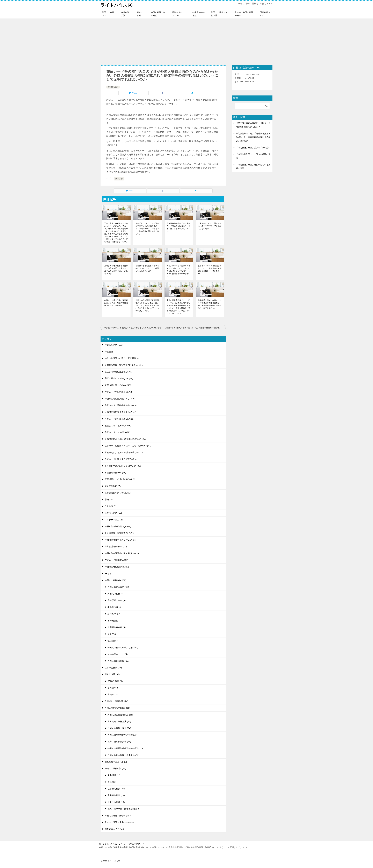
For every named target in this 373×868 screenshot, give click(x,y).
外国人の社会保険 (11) (118, 661)
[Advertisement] (186, 40)
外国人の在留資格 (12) (118, 587)
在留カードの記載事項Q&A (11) (119, 419)
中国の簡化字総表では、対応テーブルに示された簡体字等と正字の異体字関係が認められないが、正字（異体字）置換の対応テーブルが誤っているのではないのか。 (178, 306)
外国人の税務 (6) (116, 593)
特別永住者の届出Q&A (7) (117, 567)
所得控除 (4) (113, 634)
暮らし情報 (140, 14)
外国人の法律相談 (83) (115, 768)
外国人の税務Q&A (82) (115, 580)
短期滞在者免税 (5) (117, 627)
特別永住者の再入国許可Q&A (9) (120, 398)
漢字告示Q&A (113, 87)
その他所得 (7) (114, 620)
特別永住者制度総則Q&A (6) (118, 526)
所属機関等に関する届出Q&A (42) (121, 412)
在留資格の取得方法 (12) (119, 721)
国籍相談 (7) (113, 782)
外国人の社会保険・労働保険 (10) (123, 755)
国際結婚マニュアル (178, 14)
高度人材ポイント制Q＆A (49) (119, 378)
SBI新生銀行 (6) (115, 681)
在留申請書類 (125, 14)
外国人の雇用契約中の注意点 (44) (123, 735)
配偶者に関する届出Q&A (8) (118, 425)
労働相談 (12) (114, 775)
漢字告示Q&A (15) (113, 513)
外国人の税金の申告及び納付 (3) (123, 647)
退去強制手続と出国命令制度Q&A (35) (123, 466)
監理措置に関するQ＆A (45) (118, 385)
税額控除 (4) (113, 641)
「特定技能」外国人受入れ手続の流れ (253, 147)
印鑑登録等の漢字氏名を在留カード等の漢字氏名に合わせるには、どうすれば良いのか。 (178, 227)
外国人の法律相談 (198, 14)
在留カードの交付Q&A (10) (117, 432)
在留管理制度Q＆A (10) (116, 546)
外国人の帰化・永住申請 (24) (118, 815)
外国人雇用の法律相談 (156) (118, 708)
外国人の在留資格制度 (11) (120, 715)
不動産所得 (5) (114, 607)
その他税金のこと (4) (118, 654)
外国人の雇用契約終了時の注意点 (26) (126, 748)
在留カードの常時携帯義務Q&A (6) (121, 405)
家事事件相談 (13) (116, 795)
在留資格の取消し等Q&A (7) (118, 493)
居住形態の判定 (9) (117, 600)
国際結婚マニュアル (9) (116, 762)
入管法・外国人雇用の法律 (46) (119, 822)
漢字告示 (119, 179)
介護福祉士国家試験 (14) (116, 701)
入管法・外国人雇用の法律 (244, 14)
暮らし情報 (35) (112, 674)
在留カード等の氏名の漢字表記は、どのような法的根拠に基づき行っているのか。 (116, 303)
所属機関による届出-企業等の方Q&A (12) (124, 452)
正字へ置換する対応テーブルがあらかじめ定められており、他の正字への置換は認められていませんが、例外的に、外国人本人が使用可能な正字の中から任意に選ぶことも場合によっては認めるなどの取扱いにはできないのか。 (116, 232)
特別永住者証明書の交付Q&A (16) (121, 540)
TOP (112, 844)
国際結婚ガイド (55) (114, 829)
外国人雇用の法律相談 (158, 14)
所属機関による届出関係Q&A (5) (120, 479)
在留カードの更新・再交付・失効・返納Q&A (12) (128, 445)
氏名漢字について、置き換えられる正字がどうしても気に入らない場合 (209, 226)
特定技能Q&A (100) (114, 345)
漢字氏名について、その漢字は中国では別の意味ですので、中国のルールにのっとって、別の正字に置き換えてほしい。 (147, 228)
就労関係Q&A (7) (113, 486)
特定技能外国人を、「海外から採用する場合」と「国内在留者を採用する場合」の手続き (253, 137)
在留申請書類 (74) (113, 667)
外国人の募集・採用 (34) (119, 728)
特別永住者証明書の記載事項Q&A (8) (122, 553)
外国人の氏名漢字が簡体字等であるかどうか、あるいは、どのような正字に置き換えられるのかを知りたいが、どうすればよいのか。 (147, 305)
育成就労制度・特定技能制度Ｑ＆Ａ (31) (124, 365)
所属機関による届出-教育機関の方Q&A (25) (125, 439)
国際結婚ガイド (265, 14)
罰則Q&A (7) (110, 499)
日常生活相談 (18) (116, 802)
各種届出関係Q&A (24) (115, 472)
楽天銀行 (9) (113, 688)
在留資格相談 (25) (116, 789)
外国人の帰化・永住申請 (219, 14)
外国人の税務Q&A (108, 14)
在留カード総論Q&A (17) (116, 560)
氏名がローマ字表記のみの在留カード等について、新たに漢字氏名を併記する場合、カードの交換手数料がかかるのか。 (178, 271)
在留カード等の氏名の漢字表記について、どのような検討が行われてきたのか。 (147, 268)
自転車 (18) (113, 694)
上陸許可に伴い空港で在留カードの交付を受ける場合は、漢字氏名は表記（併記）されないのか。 (116, 270)
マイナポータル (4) (114, 520)
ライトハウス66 (117, 5)
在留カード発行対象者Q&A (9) (119, 392)
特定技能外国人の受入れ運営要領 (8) (122, 358)
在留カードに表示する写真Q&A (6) (121, 459)
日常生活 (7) (110, 506)
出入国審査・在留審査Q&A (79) (119, 533)
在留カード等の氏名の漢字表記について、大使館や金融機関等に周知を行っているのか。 (209, 270)
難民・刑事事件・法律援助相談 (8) (124, 809)
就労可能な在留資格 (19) (119, 741)
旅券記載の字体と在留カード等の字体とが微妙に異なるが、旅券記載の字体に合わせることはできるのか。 (209, 304)
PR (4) (108, 573)
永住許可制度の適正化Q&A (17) (119, 372)
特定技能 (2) (110, 351)
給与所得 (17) (114, 614)
